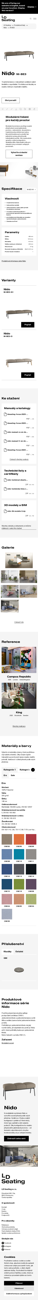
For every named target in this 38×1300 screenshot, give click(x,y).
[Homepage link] (8, 18)
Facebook (7, 1243)
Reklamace (5, 1225)
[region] (19, 770)
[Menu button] (34, 19)
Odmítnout (19, 1288)
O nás (3, 1209)
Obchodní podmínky (8, 1227)
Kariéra (4, 1211)
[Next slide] (31, 769)
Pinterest (7, 1249)
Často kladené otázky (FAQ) (11, 1231)
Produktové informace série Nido (14, 261)
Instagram (7, 1246)
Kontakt (4, 1207)
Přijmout (19, 1283)
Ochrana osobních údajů (10, 1229)
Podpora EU (5, 1215)
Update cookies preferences (11, 1233)
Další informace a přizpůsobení (19, 1294)
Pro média (5, 1213)
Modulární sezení (8, 1043)
